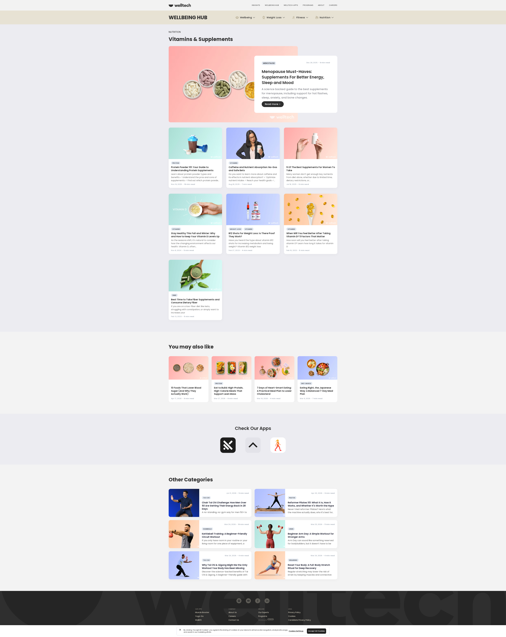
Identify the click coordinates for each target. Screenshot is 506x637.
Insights (256, 5)
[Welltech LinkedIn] (267, 600)
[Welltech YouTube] (248, 600)
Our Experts (263, 612)
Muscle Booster (202, 612)
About (321, 5)
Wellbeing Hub (272, 5)
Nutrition (175, 32)
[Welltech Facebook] (257, 600)
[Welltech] (180, 5)
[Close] (180, 630)
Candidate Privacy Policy (299, 620)
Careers (333, 5)
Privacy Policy (294, 612)
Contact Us (233, 620)
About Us (232, 612)
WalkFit (198, 620)
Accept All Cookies (316, 631)
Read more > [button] (273, 104)
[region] (253, 631)
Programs (308, 5)
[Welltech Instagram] (239, 600)
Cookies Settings (296, 631)
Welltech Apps (291, 5)
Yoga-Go (199, 616)
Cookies (291, 616)
